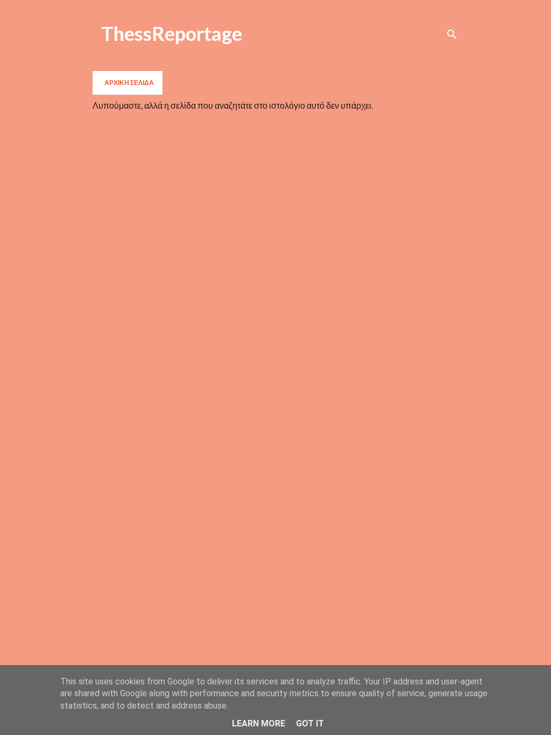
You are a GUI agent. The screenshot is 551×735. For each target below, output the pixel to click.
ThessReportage (171, 33)
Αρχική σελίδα (129, 83)
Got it (310, 723)
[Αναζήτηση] (452, 34)
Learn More (258, 723)
